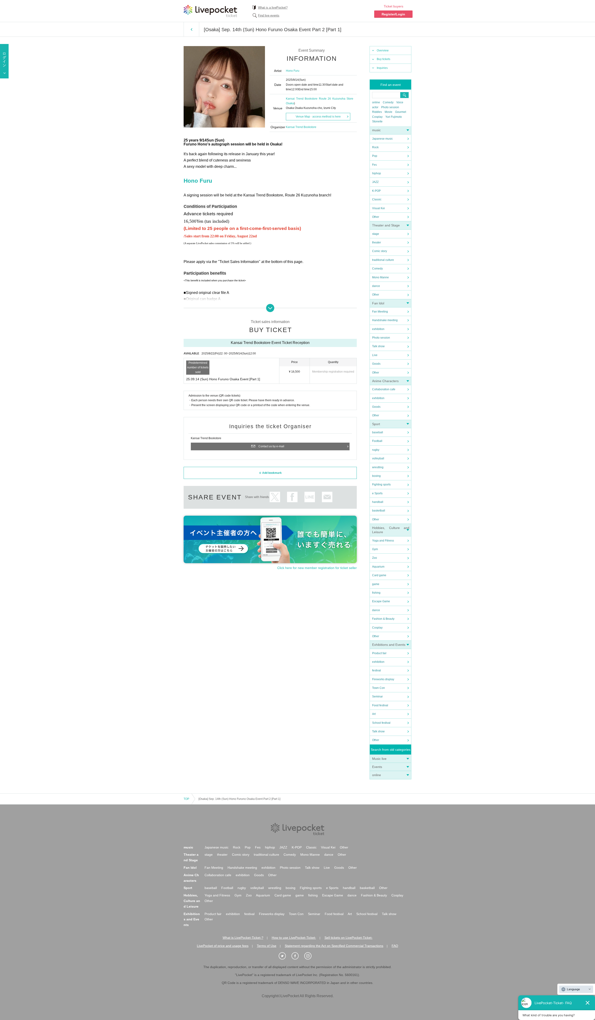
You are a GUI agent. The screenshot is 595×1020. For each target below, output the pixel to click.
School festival (381, 722)
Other (375, 217)
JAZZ (375, 182)
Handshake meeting (385, 320)
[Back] (191, 29)
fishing (376, 592)
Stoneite (377, 121)
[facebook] (297, 956)
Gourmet (400, 112)
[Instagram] (310, 956)
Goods (376, 363)
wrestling (377, 467)
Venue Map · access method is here (318, 116)
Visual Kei (378, 208)
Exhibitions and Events (388, 644)
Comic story (379, 251)
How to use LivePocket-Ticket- (294, 937)
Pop (374, 156)
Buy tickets (383, 59)
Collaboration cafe (383, 389)
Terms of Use (266, 946)
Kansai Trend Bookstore (301, 127)
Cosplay (377, 116)
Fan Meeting (380, 311)
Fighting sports (381, 484)
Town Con (378, 688)
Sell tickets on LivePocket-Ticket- (348, 937)
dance (376, 286)
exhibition (378, 329)
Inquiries (382, 68)
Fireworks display (383, 679)
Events (377, 767)
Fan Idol (378, 303)
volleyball (378, 458)
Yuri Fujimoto (393, 116)
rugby (375, 449)
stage (375, 234)
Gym (375, 549)
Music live (379, 759)
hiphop (376, 173)
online (376, 102)
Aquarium (378, 566)
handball (377, 502)
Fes (374, 164)
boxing (376, 476)
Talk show (378, 346)
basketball (378, 510)
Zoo (374, 557)
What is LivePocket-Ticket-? (243, 937)
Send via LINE (309, 497)
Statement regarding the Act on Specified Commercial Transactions (334, 946)
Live (374, 355)
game (375, 584)
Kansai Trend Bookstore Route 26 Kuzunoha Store (319, 98)
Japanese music (382, 138)
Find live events (268, 15)
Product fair (379, 653)
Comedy (388, 102)
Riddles (377, 112)
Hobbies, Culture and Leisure (192, 900)
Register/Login (393, 14)
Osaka (290, 103)
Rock (375, 147)
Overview (383, 50)
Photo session (390, 107)
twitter (275, 497)
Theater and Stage (386, 225)
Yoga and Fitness (383, 540)
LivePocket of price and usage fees (222, 946)
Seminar (377, 696)
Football (377, 441)
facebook (292, 497)
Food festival (380, 705)
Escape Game (381, 601)
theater (376, 242)
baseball (377, 432)
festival (376, 670)
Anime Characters (385, 381)
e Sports (377, 493)
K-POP (376, 190)
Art (374, 714)
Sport (376, 424)
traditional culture (383, 260)
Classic (376, 199)
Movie (388, 112)
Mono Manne (380, 277)
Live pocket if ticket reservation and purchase (210, 11)
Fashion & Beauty (383, 618)
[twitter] (285, 956)
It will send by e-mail (327, 497)
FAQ (395, 946)
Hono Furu (292, 70)
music (376, 130)
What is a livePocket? (273, 7)
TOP (186, 799)
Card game (379, 575)
